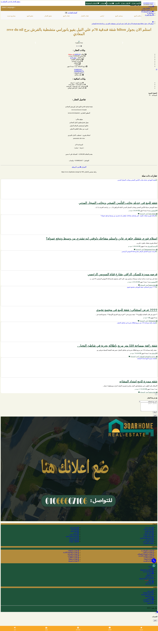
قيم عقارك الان (147, 541)
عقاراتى (149, 582)
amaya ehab (152, 285)
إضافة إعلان (78, 629)
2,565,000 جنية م (133, 282)
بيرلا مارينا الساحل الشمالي (147, 356)
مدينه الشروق (151, 246)
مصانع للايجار (73, 540)
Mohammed (152, 321)
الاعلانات (109, 629)
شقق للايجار (29, 16)
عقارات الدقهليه (73, 550)
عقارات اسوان (148, 559)
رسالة (74, 167)
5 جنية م (146, 317)
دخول (15, 629)
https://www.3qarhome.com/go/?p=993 (72, 172)
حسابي (102, 3)
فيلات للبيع (48, 16)
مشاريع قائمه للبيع (121, 16)
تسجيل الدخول (145, 10)
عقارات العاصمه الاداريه (70, 552)
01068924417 (78, 69)
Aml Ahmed (152, 214)
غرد (78, 167)
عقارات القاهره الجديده (146, 555)
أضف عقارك (135, 3)
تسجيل (46, 629)
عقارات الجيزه (148, 557)
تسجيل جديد (146, 8)
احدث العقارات (147, 599)
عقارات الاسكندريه (147, 550)
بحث (116, 3)
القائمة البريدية (147, 571)
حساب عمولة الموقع (145, 578)
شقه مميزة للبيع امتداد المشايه (138, 381)
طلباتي (151, 568)
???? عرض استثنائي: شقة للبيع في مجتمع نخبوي (126, 310)
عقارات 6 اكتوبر (148, 552)
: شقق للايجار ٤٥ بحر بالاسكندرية (10, 1)
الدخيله (154, 353)
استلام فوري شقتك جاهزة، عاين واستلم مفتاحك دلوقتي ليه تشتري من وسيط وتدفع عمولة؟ (101, 238)
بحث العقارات (148, 601)
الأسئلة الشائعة (147, 592)
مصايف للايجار (147, 536)
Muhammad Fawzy (150, 249)
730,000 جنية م (135, 353)
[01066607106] (154, 565)
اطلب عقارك (125, 3)
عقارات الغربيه (148, 561)
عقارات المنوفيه (73, 555)
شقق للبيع (12, 16)
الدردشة (149, 580)
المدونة (149, 603)
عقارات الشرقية (73, 554)
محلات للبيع (73, 527)
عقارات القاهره (73, 557)
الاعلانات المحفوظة (92, 3)
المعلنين (149, 598)
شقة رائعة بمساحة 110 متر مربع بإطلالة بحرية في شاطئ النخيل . (117, 345)
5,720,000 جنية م (140, 389)
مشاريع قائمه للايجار (146, 538)
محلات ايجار (148, 527)
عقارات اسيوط (73, 561)
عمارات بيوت (73, 538)
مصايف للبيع (100, 16)
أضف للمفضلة (78, 73)
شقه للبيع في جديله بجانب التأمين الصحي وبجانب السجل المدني (118, 202)
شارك (83, 167)
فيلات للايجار (66, 16)
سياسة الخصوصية (146, 594)
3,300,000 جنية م (133, 246)
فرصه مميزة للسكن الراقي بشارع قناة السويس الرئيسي (122, 274)
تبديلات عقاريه (147, 534)
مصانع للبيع (148, 540)
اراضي (83, 16)
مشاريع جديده (148, 529)
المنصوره (153, 210)
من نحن (149, 591)
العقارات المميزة (149, 543)
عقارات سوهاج (73, 559)
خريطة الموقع (149, 576)
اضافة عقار (148, 583)
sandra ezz (74, 54)
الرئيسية (141, 629)
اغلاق (155, 415)
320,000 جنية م (133, 210)
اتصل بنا (109, 3)
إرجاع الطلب (150, 575)
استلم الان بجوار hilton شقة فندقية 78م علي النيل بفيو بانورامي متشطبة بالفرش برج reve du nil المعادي (123, 23)
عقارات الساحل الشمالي (145, 554)
